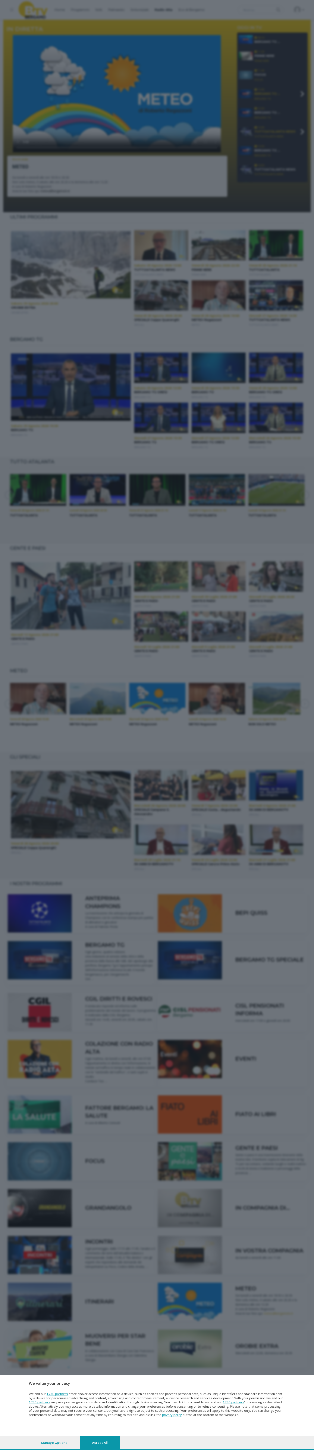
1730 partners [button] (57, 1394)
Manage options (54, 1442)
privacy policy (172, 1415)
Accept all (100, 1442)
